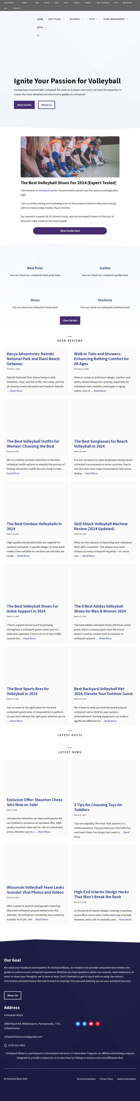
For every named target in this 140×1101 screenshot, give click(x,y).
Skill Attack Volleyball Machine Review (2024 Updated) (101, 526)
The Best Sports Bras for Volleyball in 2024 (28, 691)
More (40, 27)
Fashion (76, 3)
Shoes (35, 300)
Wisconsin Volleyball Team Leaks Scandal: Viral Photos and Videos (35, 890)
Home (40, 19)
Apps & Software (103, 3)
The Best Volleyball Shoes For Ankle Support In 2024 (32, 608)
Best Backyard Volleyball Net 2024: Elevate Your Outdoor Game (103, 691)
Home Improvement (114, 19)
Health (24, 3)
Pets (115, 3)
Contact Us (17, 8)
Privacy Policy (106, 1078)
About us (46, 104)
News (57, 3)
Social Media (8, 3)
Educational (127, 3)
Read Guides (24, 104)
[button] (38, 35)
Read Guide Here (70, 230)
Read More (16, 390)
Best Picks (55, 19)
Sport (66, 3)
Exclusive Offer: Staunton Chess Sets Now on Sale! (34, 802)
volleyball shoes (47, 190)
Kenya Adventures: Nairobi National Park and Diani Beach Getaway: (33, 358)
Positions (105, 300)
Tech (92, 19)
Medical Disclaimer (126, 1078)
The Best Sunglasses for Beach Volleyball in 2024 (101, 444)
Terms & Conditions (86, 1078)
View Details (70, 320)
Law (5, 8)
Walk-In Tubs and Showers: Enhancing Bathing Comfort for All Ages (101, 358)
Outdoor (88, 3)
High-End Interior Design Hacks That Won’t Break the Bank (101, 894)
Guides (46, 3)
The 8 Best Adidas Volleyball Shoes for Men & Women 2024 (100, 608)
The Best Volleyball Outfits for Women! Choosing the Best (33, 444)
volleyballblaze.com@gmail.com (23, 1036)
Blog (37, 3)
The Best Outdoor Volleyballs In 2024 (34, 526)
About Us (12, 995)
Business (75, 19)
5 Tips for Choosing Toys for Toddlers (98, 807)
